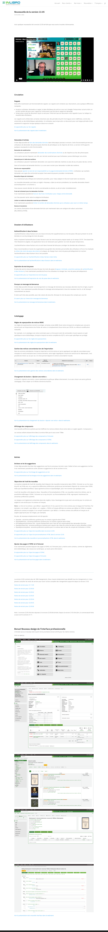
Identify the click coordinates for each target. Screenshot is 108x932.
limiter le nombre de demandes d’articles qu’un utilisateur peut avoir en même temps (60, 203)
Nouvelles (87, 3)
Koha (23, 14)
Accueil (57, 3)
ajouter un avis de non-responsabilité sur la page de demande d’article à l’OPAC (48, 171)
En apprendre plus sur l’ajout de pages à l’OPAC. (29, 552)
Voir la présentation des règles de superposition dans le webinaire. (35, 342)
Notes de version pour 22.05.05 (24, 603)
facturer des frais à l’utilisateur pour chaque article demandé (52, 194)
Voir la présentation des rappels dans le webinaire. (30, 130)
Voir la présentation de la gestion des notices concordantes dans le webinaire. (39, 371)
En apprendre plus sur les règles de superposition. (30, 339)
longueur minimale (61, 269)
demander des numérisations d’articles (50, 153)
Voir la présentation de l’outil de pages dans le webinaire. (32, 559)
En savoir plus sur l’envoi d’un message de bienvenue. (31, 298)
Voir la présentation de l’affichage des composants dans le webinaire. (36, 443)
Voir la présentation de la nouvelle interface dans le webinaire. (34, 915)
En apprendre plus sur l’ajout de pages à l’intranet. (30, 556)
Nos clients (66, 3)
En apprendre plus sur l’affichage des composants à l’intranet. (34, 436)
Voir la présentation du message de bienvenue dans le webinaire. (35, 302)
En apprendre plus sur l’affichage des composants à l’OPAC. (33, 440)
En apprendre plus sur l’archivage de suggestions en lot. (32, 472)
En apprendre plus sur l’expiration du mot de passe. (30, 275)
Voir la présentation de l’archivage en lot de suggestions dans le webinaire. (38, 475)
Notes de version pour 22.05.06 (24, 606)
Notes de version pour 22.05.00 (24, 588)
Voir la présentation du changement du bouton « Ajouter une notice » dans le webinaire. (42, 420)
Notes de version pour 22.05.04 (24, 599)
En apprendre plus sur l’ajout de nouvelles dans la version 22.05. (34, 531)
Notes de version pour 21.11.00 (24, 585)
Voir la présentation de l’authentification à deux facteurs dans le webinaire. (38, 260)
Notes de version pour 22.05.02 (24, 592)
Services (77, 3)
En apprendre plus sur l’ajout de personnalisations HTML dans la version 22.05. (39, 534)
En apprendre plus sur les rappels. (25, 127)
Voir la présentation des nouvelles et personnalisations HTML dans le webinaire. (39, 538)
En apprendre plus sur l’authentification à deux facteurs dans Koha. (35, 257)
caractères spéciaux (74, 269)
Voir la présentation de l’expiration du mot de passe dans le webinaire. (36, 278)
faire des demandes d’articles (38, 142)
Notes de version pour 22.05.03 (24, 596)
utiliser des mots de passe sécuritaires (27, 251)
